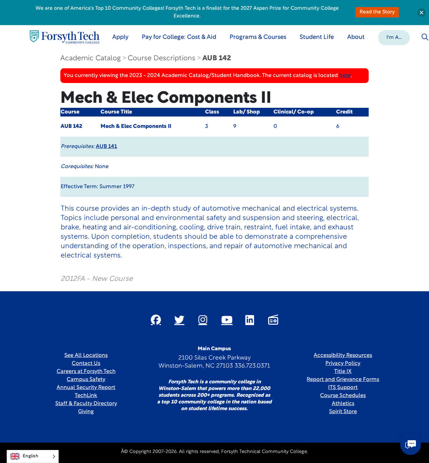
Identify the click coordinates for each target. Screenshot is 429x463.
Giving (86, 411)
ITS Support (343, 387)
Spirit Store (343, 411)
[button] (394, 37)
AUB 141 (106, 146)
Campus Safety (86, 379)
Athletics (343, 403)
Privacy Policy (342, 363)
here (345, 75)
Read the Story (377, 12)
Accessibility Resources (343, 355)
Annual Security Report (86, 387)
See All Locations (86, 355)
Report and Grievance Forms (343, 379)
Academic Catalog (90, 58)
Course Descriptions (161, 58)
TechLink (86, 395)
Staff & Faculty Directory (86, 403)
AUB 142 (216, 58)
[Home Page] (65, 37)
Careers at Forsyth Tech (86, 371)
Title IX (343, 371)
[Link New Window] (156, 319)
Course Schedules (343, 395)
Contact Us (86, 363)
